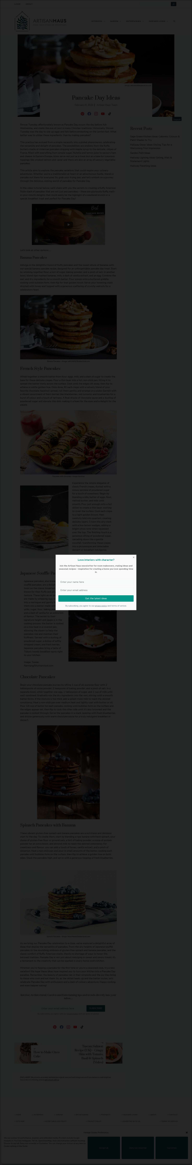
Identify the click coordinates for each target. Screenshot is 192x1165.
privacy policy (101, 605)
